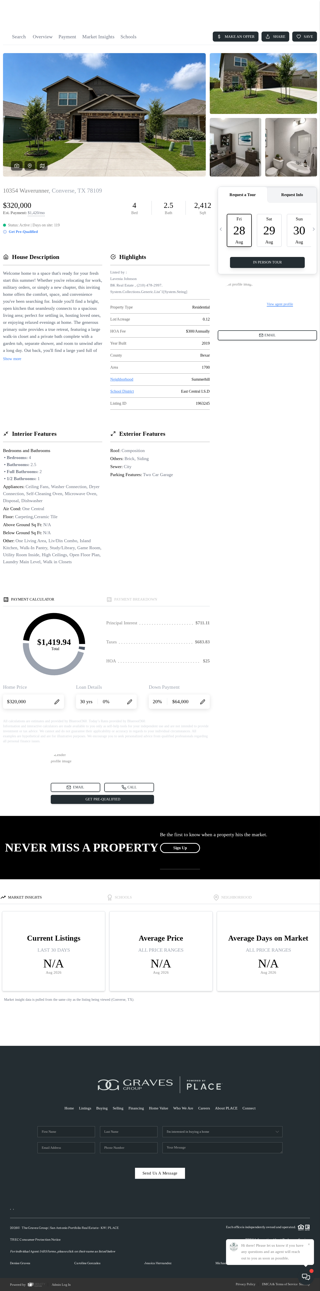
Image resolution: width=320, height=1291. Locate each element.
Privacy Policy (246, 1284)
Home (69, 1108)
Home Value (158, 1108)
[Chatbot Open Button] (306, 1277)
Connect (249, 1108)
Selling (118, 1108)
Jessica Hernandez (158, 1263)
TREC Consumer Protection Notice (35, 1239)
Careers (204, 1108)
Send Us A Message (160, 1173)
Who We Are (183, 1108)
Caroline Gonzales (87, 1263)
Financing (136, 1108)
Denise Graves (20, 1263)
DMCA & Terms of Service (280, 1284)
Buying (102, 1108)
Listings (85, 1108)
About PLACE (226, 1108)
